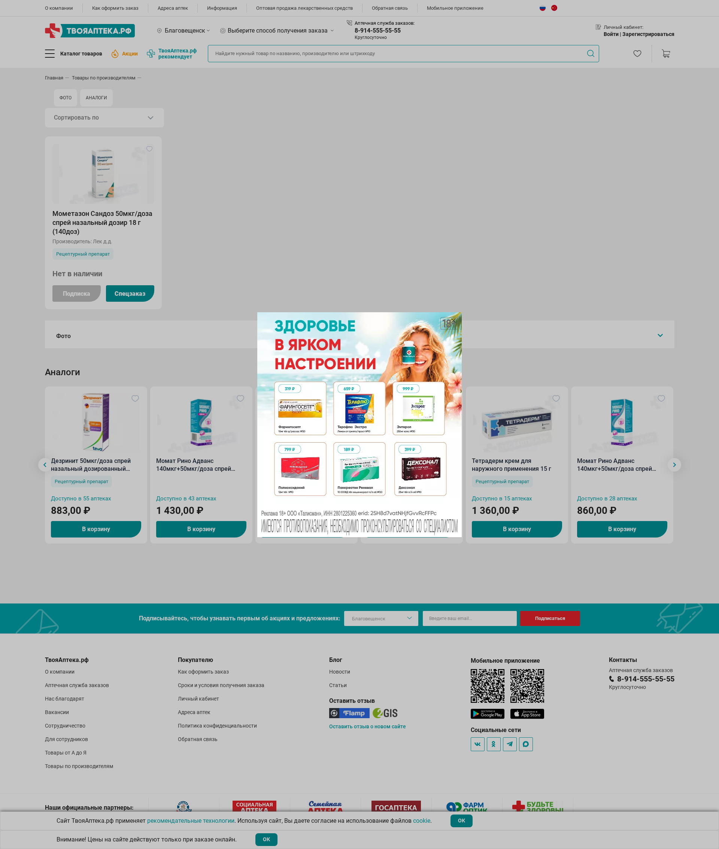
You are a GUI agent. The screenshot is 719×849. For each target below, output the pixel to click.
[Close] (453, 320)
